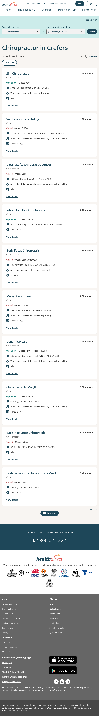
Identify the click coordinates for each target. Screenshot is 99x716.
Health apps (55, 613)
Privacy (5, 632)
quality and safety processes (54, 690)
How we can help (9, 604)
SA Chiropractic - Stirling (22, 119)
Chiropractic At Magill (21, 387)
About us (6, 651)
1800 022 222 (51, 540)
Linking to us (7, 613)
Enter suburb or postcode (59, 27)
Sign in (92, 3)
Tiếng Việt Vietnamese (11, 681)
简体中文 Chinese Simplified (14, 672)
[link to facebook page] (56, 681)
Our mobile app (9, 609)
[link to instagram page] (62, 681)
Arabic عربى (7, 662)
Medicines (46, 9)
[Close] (37, 32)
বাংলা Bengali (7, 667)
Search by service (10, 27)
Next (92, 509)
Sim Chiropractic (17, 73)
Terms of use (7, 628)
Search (92, 31)
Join (79, 3)
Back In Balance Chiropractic (25, 432)
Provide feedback (9, 647)
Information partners (11, 618)
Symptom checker (57, 628)
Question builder (57, 632)
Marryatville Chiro (18, 296)
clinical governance (18, 690)
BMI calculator (56, 609)
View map (53, 514)
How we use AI (8, 637)
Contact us (6, 642)
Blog (51, 604)
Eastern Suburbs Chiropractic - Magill (31, 473)
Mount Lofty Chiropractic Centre (28, 164)
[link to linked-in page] (67, 681)
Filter (11, 63)
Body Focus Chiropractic (22, 250)
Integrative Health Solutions (25, 210)
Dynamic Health (17, 341)
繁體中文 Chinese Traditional (14, 677)
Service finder (89, 9)
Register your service (11, 623)
